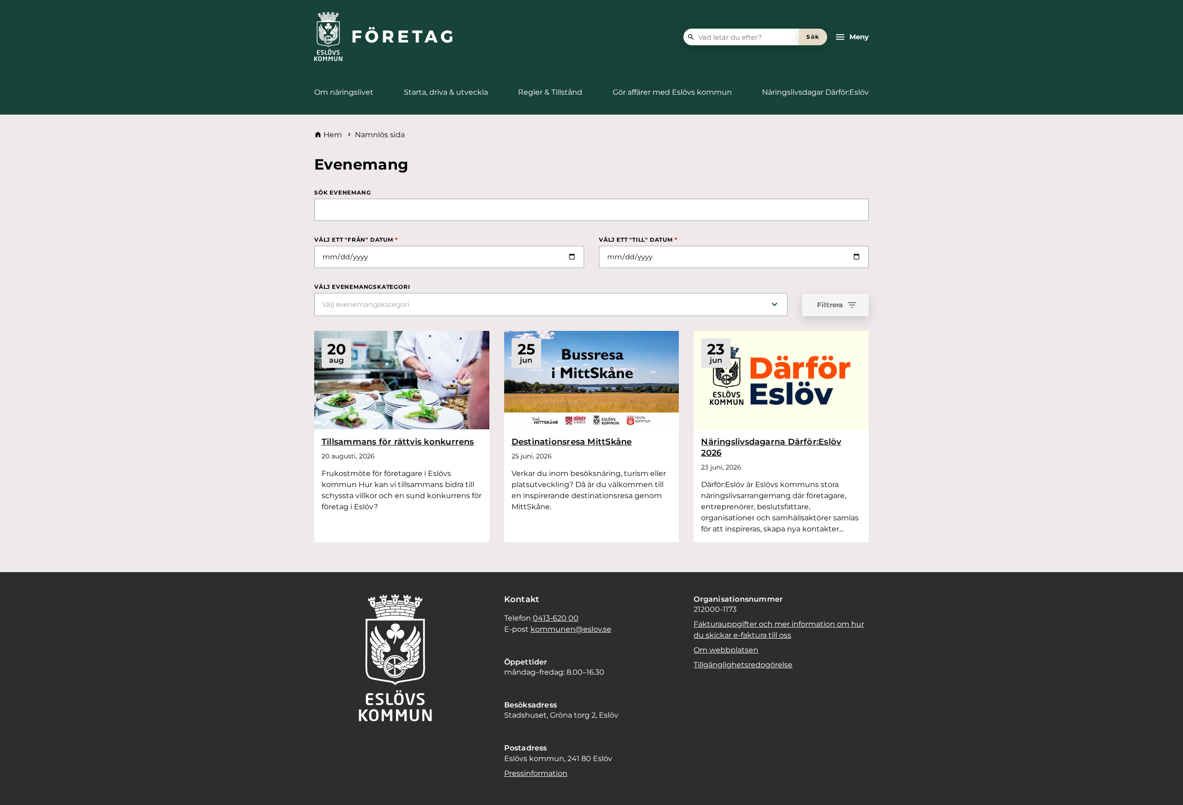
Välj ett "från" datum (355, 239)
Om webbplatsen (726, 650)
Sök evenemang (342, 192)
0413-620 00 (556, 618)
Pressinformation (535, 773)
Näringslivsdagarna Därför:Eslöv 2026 (771, 447)
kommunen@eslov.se (571, 629)
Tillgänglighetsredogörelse (743, 664)
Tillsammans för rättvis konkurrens (398, 442)
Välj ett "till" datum (638, 239)
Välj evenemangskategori (362, 286)
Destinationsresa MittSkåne (572, 442)
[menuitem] (343, 92)
